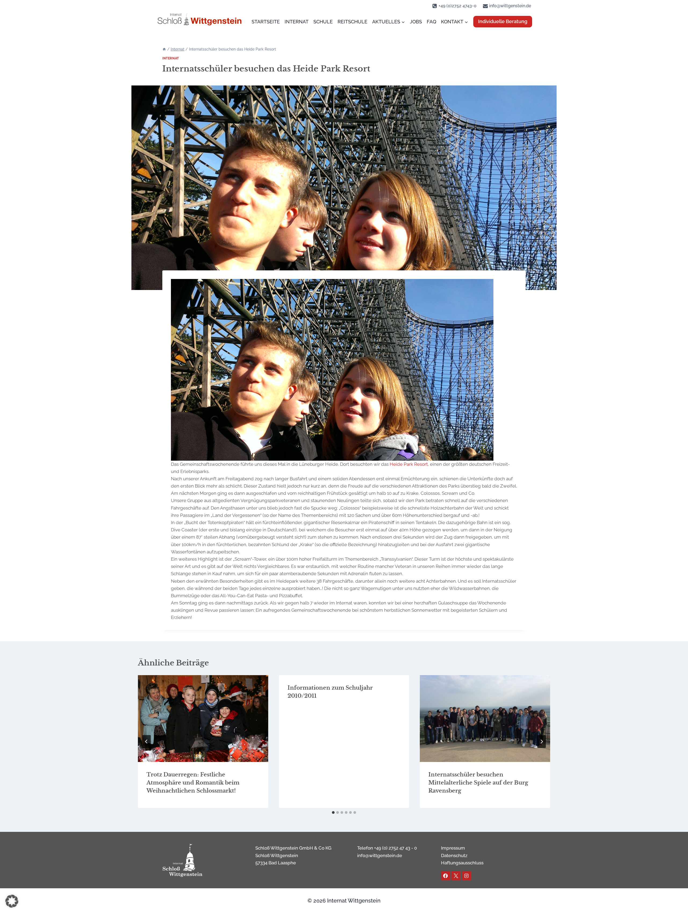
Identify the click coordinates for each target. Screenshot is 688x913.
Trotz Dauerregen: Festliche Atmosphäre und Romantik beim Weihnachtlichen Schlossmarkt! (192, 782)
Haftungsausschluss (462, 862)
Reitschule (352, 21)
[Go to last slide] (146, 741)
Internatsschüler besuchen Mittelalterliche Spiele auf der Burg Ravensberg (478, 782)
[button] (12, 901)
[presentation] (203, 718)
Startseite (266, 21)
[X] (456, 875)
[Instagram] (466, 875)
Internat (297, 21)
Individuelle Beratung (502, 21)
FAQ (431, 21)
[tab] (333, 812)
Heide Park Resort (409, 464)
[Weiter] (541, 741)
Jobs (416, 21)
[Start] (164, 49)
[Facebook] (445, 875)
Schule (323, 21)
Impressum (453, 848)
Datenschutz (454, 855)
